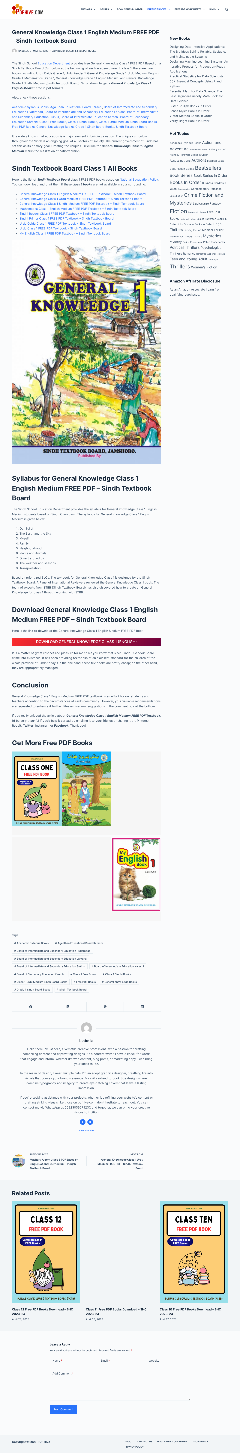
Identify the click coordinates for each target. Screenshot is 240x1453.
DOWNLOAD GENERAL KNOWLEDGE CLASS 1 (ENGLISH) (86, 641)
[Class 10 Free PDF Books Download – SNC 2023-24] (194, 1252)
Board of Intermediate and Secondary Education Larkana (85, 112)
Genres (104, 9)
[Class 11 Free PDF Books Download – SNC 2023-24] (120, 1252)
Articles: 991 (86, 1130)
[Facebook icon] (83, 1122)
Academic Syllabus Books (30, 107)
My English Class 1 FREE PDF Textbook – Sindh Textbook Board (65, 233)
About (129, 1441)
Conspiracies (184, 189)
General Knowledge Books (55, 126)
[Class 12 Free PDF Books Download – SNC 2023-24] (46, 1252)
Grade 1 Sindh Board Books (94, 126)
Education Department (54, 63)
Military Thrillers (193, 236)
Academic (58, 50)
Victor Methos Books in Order (191, 116)
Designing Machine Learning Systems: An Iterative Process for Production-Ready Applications (199, 66)
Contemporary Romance (206, 188)
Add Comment (63, 1373)
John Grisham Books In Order (194, 224)
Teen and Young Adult (188, 259)
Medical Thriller (213, 230)
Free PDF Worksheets (188, 9)
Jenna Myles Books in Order (189, 111)
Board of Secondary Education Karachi (39, 974)
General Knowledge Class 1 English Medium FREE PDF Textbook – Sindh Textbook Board (83, 194)
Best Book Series (215, 161)
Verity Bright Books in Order (189, 121)
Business (207, 183)
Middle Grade (177, 236)
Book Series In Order (130, 9)
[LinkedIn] (142, 1007)
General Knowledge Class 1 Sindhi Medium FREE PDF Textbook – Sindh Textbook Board (82, 203)
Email (105, 1360)
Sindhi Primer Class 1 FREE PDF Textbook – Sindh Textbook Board (67, 218)
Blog (212, 9)
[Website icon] (90, 1122)
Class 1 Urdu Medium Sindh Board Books (128, 122)
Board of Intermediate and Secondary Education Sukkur (49, 966)
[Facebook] (30, 1007)
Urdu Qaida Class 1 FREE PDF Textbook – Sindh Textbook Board (65, 223)
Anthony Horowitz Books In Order (189, 154)
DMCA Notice (200, 1441)
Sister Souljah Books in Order (190, 106)
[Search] (226, 9)
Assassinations (180, 160)
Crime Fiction (176, 196)
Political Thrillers (185, 247)
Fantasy (215, 203)
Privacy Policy (134, 1446)
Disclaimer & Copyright (172, 1441)
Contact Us (144, 1441)
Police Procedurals (214, 242)
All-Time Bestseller (199, 149)
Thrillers (180, 266)
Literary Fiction (192, 230)
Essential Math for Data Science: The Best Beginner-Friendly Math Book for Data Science (196, 96)
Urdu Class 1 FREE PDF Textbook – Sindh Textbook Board (61, 228)
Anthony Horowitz (218, 149)
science (221, 254)
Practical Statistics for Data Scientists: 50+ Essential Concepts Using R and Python (197, 81)
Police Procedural (192, 242)
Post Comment (63, 1409)
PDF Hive (44, 1442)
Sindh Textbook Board (132, 126)
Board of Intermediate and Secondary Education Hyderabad (52, 950)
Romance (189, 253)
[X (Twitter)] (67, 1007)
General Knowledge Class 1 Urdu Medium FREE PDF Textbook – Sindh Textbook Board (81, 199)
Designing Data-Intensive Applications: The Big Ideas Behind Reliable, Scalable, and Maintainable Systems (198, 51)
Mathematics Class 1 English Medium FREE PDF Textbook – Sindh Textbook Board (78, 209)
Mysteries (212, 236)
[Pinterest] (105, 1007)
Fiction (178, 211)
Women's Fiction (204, 267)
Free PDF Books (156, 9)
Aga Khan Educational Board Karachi (76, 107)
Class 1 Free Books (52, 122)
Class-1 (71, 50)
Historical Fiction (188, 219)
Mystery (176, 242)
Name (57, 1360)
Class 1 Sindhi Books (82, 122)
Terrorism (213, 259)
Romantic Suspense (206, 254)
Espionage (201, 203)
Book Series (181, 175)
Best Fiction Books (182, 168)
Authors (86, 9)
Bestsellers (208, 168)
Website (154, 1360)
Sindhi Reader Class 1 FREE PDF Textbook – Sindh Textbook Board (67, 213)
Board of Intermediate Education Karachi (89, 117)
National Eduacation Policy (139, 179)
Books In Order (185, 182)
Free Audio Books (197, 212)
